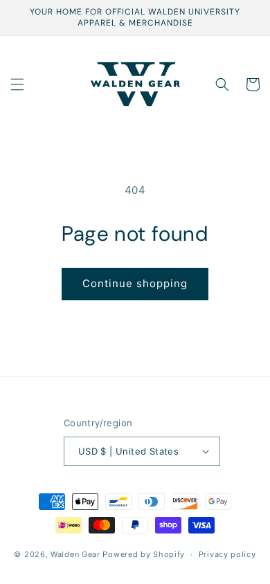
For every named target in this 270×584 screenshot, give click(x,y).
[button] (17, 84)
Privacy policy (227, 554)
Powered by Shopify (143, 554)
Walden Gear (75, 554)
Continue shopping (135, 283)
